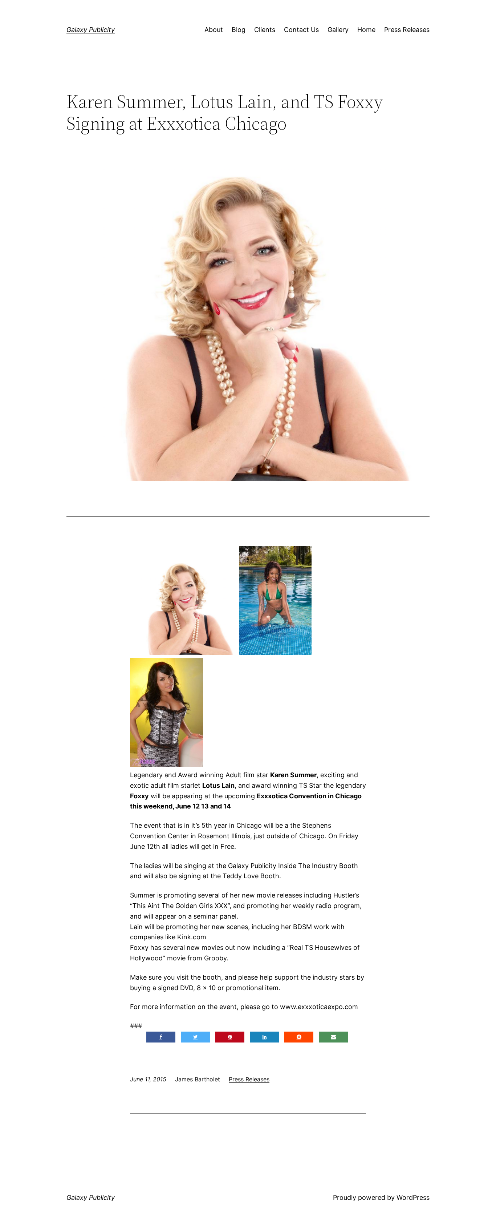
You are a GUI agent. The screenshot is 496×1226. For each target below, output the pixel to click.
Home (366, 29)
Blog (238, 29)
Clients (264, 29)
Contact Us (301, 29)
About (213, 29)
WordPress (413, 1197)
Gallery (338, 29)
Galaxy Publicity (90, 29)
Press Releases (407, 29)
